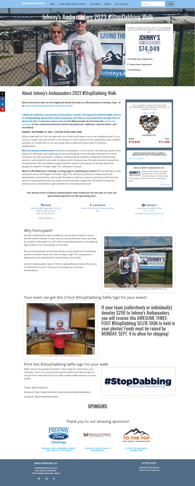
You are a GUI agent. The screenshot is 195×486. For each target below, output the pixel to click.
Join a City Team (121, 4)
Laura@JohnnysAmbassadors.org (149, 213)
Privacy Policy (154, 470)
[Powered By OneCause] (149, 463)
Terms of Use (144, 470)
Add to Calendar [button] (45, 218)
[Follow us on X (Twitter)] (54, 478)
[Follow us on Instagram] (46, 478)
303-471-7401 (149, 211)
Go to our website (136, 158)
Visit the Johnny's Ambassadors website (46, 473)
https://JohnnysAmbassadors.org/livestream (48, 105)
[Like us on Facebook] (38, 478)
